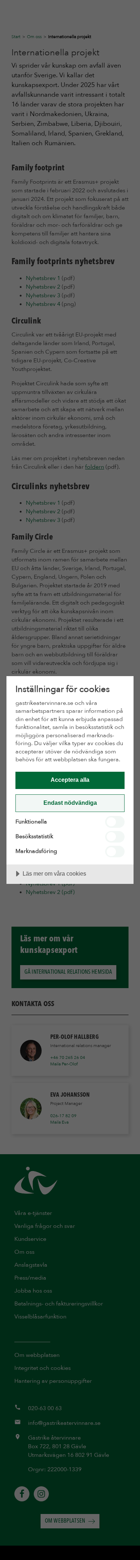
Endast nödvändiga (70, 802)
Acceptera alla (70, 779)
